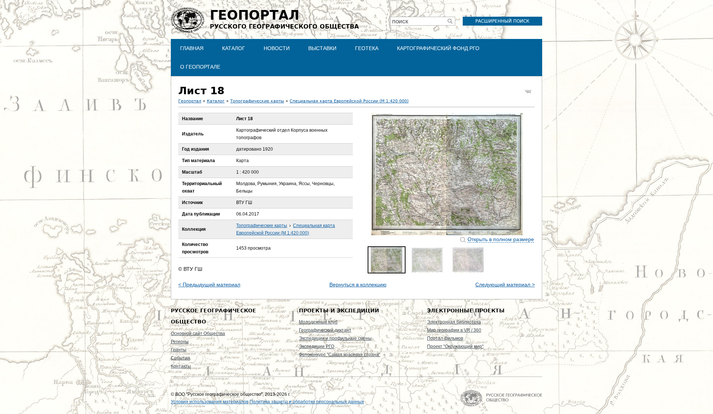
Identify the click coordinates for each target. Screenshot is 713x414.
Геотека (366, 48)
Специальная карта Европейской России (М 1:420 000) (349, 101)
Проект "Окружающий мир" (455, 346)
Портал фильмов (445, 338)
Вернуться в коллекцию (358, 285)
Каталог (233, 48)
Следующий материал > (505, 285)
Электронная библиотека (454, 322)
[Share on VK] (528, 91)
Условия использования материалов (209, 401)
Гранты (178, 349)
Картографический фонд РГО (438, 48)
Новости (277, 48)
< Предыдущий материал (209, 285)
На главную (501, 398)
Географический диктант (325, 330)
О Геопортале (200, 67)
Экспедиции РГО (316, 346)
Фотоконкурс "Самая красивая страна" (339, 354)
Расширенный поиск (502, 21)
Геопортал (189, 101)
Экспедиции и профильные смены (335, 338)
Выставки (322, 48)
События (180, 358)
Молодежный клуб (318, 322)
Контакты (181, 366)
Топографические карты (257, 101)
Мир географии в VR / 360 (454, 330)
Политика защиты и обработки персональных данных (307, 401)
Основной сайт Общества (198, 333)
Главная (192, 48)
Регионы (180, 341)
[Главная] (187, 20)
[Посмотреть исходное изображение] (447, 174)
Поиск (400, 21)
